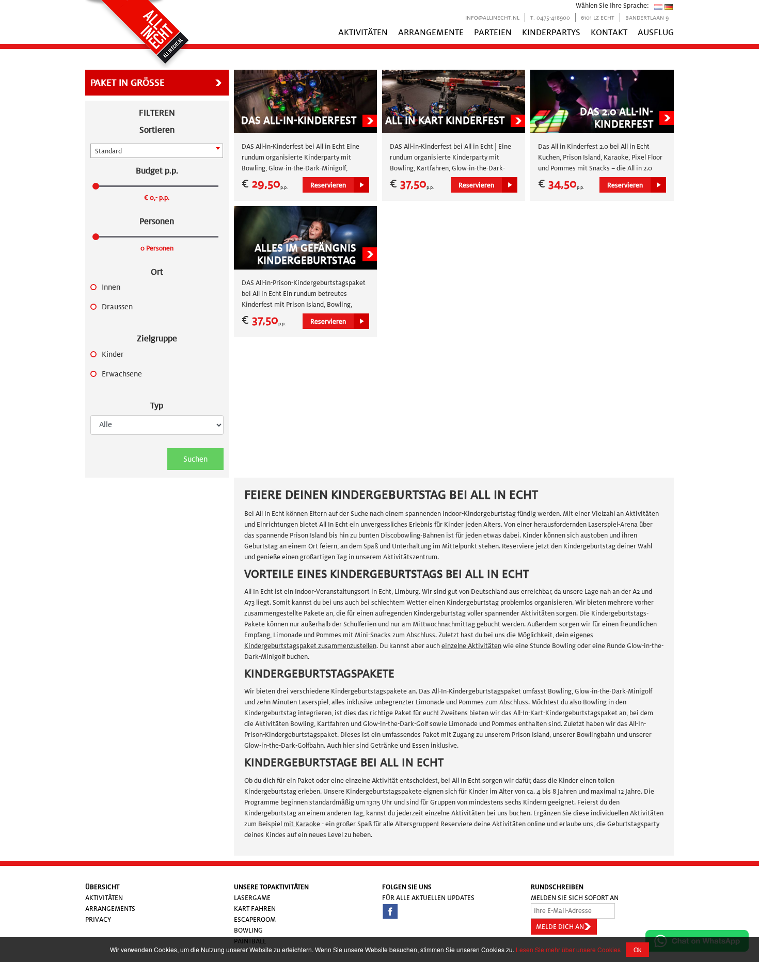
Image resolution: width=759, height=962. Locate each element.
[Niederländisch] (658, 6)
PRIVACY (98, 919)
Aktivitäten (363, 32)
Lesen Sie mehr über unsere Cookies (568, 949)
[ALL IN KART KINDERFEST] (453, 101)
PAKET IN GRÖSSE (127, 82)
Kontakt (609, 32)
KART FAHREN (255, 908)
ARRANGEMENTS (110, 908)
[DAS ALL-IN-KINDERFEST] (305, 101)
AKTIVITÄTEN (104, 897)
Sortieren (157, 129)
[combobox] (156, 151)
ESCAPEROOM (255, 919)
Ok (637, 949)
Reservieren (328, 185)
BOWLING (248, 930)
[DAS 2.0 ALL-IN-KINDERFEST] (601, 101)
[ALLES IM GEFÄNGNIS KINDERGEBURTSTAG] (305, 237)
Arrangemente (431, 32)
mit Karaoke (301, 823)
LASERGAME (252, 897)
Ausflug (656, 32)
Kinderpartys (551, 32)
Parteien (493, 32)
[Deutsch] (669, 6)
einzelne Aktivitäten (471, 645)
